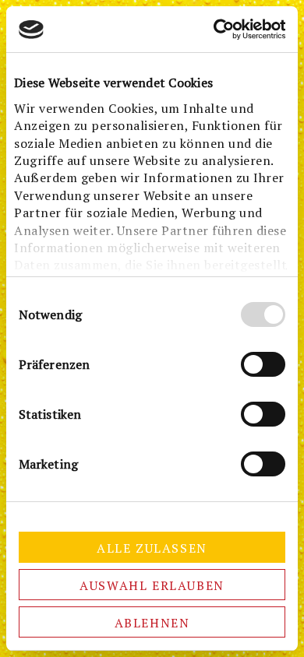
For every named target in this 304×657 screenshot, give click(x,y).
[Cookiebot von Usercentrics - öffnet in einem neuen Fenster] (217, 29)
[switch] (263, 364)
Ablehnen (152, 622)
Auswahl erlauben (152, 585)
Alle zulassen (152, 548)
